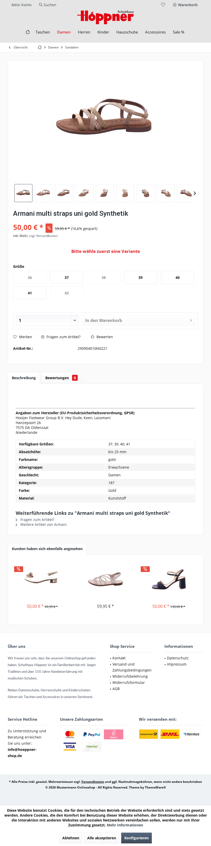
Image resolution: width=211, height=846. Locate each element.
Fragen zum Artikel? (63, 336)
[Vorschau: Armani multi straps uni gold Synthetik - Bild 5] (105, 193)
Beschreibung (24, 377)
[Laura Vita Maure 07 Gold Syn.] (42, 579)
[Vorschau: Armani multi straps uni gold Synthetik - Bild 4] (84, 193)
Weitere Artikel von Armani (43, 524)
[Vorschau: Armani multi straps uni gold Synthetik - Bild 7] (145, 193)
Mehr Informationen (125, 825)
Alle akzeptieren (101, 837)
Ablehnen (70, 837)
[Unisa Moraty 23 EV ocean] (169, 579)
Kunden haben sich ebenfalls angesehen (47, 548)
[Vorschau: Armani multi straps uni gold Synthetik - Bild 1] (23, 193)
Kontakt (119, 658)
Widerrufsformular (128, 682)
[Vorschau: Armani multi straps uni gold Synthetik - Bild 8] (166, 193)
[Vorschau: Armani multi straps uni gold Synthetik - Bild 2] (44, 193)
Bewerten (104, 336)
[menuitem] (186, 5)
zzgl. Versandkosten (43, 236)
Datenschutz (178, 658)
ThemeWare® (155, 787)
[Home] (27, 32)
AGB (116, 688)
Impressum (177, 664)
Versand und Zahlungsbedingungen (132, 667)
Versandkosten (92, 781)
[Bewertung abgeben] (105, 220)
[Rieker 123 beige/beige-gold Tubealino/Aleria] (105, 579)
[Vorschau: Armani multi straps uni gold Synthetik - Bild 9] (186, 193)
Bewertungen (60, 377)
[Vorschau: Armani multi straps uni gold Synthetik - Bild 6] (125, 193)
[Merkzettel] (163, 4)
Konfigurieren (136, 837)
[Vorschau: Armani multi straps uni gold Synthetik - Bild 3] (64, 193)
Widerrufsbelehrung (130, 676)
